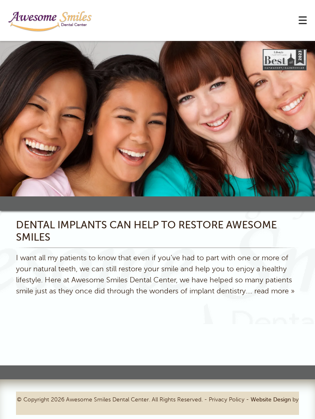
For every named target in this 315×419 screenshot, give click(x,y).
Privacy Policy (226, 399)
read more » (274, 291)
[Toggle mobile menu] (302, 20)
